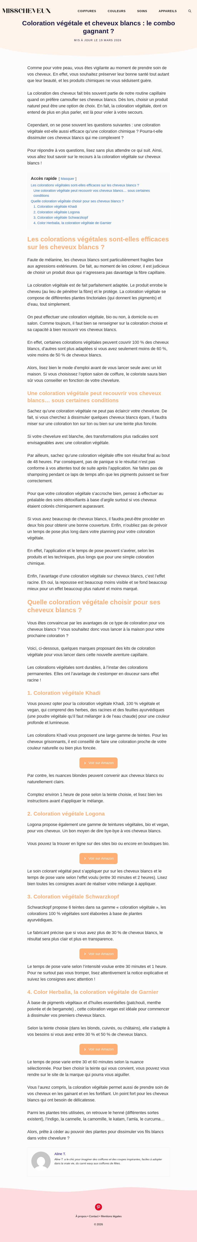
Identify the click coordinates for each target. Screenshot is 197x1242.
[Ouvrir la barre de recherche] (190, 11)
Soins (142, 11)
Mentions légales (111, 1216)
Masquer (67, 179)
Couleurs (117, 11)
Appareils (168, 11)
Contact (93, 1216)
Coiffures (87, 11)
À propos (81, 1216)
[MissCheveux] (26, 11)
